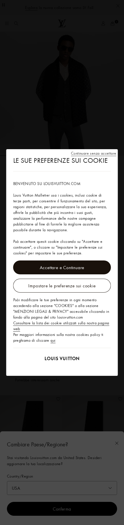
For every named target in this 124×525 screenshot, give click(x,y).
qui (52, 340)
